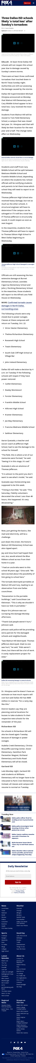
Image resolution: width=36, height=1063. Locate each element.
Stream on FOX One (21, 1001)
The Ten (3, 963)
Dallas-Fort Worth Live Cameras (22, 922)
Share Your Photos (22, 925)
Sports (4, 933)
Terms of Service (19, 892)
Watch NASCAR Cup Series (22, 1014)
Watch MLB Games (22, 1011)
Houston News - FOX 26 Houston (6, 1006)
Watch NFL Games (22, 1005)
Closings (19, 910)
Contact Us (20, 958)
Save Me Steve (21, 949)
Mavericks (4, 940)
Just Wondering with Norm (7, 988)
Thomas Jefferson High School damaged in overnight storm (17, 265)
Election (3, 917)
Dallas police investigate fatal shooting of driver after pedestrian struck (22, 828)
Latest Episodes (5, 957)
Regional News (5, 1001)
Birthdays (19, 938)
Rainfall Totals (21, 917)
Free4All (3, 967)
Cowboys (4, 936)
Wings (3, 947)
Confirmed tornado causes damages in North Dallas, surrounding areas (16, 305)
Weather (20, 906)
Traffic (18, 942)
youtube (21, 1042)
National (4, 913)
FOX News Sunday (6, 928)
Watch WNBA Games (21, 1029)
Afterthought (5, 981)
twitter (14, 1042)
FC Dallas (4, 944)
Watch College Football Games (21, 1008)
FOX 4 (3, 28)
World (3, 915)
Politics (3, 919)
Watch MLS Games (22, 1033)
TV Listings (20, 973)
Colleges (4, 949)
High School (5, 951)
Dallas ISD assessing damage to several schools (16, 680)
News (3, 906)
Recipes (19, 940)
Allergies (19, 913)
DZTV (3, 985)
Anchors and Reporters (20, 961)
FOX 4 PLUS (20, 980)
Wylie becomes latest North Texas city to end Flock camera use (23, 844)
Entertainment (21, 944)
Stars (3, 942)
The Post (4, 965)
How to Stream (21, 969)
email (25, 1042)
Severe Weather (9, 28)
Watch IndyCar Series (21, 1018)
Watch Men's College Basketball (22, 1022)
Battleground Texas (7, 974)
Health (3, 926)
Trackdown (4, 976)
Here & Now (5, 995)
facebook (11, 1042)
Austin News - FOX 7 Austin (7, 1010)
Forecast (19, 908)
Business (4, 924)
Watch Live (27, 3)
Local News (4, 908)
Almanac (19, 915)
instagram (18, 1042)
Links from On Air (22, 936)
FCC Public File (21, 976)
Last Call (4, 969)
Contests (19, 982)
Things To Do (21, 947)
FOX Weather (20, 919)
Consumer (4, 922)
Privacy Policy (20, 891)
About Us (20, 956)
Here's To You (5, 993)
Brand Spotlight (21, 984)
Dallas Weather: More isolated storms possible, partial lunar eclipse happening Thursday (22, 852)
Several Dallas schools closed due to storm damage (17, 157)
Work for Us (20, 971)
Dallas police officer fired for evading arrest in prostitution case (22, 820)
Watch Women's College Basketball (22, 1026)
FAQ (18, 967)
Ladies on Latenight (7, 972)
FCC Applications (21, 978)
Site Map (19, 987)
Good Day (21, 933)
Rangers (3, 938)
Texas (3, 910)
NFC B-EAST (5, 983)
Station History (21, 964)
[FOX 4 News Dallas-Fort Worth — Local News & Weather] (6, 3)
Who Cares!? (5, 978)
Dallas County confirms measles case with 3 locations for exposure (23, 836)
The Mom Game (6, 991)
